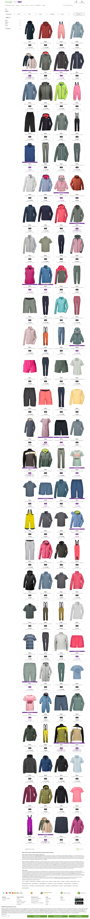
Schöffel (27, 881)
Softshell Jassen (25, 885)
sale (37, 859)
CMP (78, 881)
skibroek (41, 855)
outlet (45, 858)
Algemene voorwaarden (21, 901)
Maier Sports (49, 883)
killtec (59, 873)
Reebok (43, 881)
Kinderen (7, 22)
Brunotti (50, 881)
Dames (6, 23)
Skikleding (39, 881)
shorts (31, 875)
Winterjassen (75, 885)
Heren (6, 25)
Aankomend (62, 900)
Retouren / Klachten (35, 900)
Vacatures (4, 900)
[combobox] (73, 5)
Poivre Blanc (32, 885)
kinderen (69, 855)
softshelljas (37, 855)
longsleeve (73, 873)
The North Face (66, 878)
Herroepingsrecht (34, 901)
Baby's (6, 20)
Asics (23, 881)
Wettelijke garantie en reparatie (37, 902)
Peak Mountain (57, 878)
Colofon (18, 898)
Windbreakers (60, 883)
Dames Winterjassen (67, 885)
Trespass (63, 881)
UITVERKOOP (8, 28)
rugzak (36, 857)
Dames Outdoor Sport (26, 883)
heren (64, 855)
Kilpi (47, 881)
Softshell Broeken (54, 885)
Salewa (54, 883)
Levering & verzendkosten (36, 898)
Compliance (19, 904)
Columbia (67, 881)
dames (66, 855)
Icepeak (54, 881)
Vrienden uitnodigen (6, 898)
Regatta (61, 878)
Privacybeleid (19, 900)
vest (57, 868)
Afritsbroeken (74, 883)
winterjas (54, 864)
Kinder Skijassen (35, 883)
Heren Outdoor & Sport (40, 885)
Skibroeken (48, 885)
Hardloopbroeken (42, 883)
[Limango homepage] (8, 1)
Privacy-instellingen (20, 902)
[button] (82, 1)
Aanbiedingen (48, 898)
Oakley (58, 881)
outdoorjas (32, 861)
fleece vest (25, 876)
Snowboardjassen (67, 883)
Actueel (61, 898)
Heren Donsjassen (25, 887)
